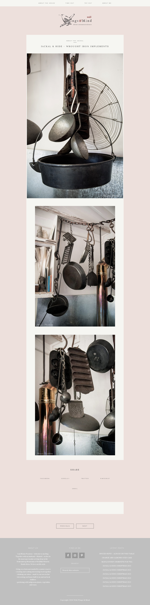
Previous (65, 526)
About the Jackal (75, 41)
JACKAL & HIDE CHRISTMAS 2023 (117, 566)
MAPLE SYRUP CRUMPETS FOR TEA (117, 562)
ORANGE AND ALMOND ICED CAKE (117, 558)
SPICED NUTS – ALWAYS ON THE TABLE (116, 554)
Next (84, 526)
